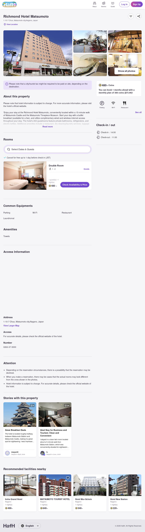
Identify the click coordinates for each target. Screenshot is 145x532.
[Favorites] (131, 16)
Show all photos (126, 71)
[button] (25, 175)
